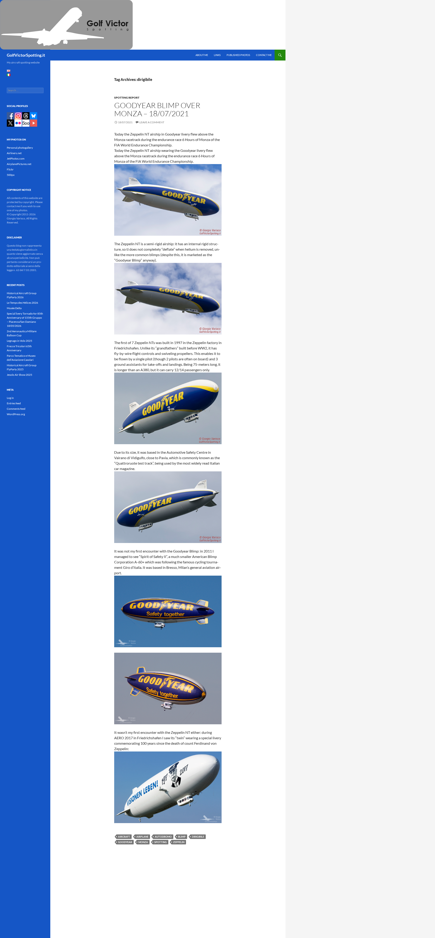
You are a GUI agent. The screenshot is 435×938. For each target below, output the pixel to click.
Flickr (10, 169)
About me (202, 54)
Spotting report (126, 97)
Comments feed (16, 408)
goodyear (125, 842)
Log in (10, 398)
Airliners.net (14, 153)
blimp (182, 836)
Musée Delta (14, 308)
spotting (160, 842)
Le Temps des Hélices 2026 (22, 302)
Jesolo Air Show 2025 (19, 374)
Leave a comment (151, 122)
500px (10, 175)
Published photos (238, 54)
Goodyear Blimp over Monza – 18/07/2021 (157, 109)
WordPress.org (16, 414)
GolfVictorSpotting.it (26, 55)
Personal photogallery (20, 147)
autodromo (163, 836)
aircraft (124, 836)
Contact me (264, 54)
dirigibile (198, 836)
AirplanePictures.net (19, 164)
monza (143, 842)
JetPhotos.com (15, 158)
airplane (142, 836)
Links (217, 54)
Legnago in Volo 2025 (19, 340)
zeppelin (178, 842)
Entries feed (14, 403)
